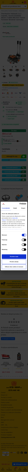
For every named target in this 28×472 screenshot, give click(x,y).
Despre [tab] (23, 208)
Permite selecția (14, 261)
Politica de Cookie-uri (13, 229)
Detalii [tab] (15, 208)
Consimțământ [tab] (6, 208)
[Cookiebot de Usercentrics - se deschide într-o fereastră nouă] (19, 204)
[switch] (24, 240)
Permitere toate (14, 256)
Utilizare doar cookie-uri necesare (14, 266)
